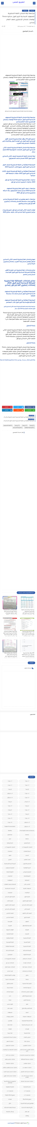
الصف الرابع (27, 917)
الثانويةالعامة (27, 876)
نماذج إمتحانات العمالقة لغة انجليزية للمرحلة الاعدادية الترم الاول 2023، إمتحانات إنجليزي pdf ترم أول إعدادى (19, 283)
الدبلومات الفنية (27, 888)
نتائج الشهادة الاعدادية (27, 1107)
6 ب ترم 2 (10, 822)
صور (27, 1004)
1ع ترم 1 (32, 10)
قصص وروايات (10, 1016)
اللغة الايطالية (9, 938)
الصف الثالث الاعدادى (27, 905)
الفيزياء (10, 925)
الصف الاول (27, 896)
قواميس (10, 1020)
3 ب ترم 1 (10, 806)
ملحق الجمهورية (10, 1087)
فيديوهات (10, 1012)
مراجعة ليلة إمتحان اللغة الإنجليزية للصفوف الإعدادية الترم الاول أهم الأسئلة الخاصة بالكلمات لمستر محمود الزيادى (27, 613)
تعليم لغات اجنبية (10, 979)
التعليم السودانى (27, 872)
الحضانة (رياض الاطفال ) (10, 884)
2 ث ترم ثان (27, 801)
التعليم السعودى (10, 868)
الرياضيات (27, 892)
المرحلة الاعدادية (17, 427)
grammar (10, 834)
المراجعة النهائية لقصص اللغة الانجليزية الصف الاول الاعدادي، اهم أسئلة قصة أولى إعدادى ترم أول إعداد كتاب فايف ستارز (10, 635)
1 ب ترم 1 (27, 781)
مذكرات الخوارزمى (27, 1045)
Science (27, 834)
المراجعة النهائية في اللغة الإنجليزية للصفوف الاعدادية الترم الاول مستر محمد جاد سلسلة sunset (20, 294)
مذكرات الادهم (10, 1041)
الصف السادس (10, 917)
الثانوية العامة (10, 872)
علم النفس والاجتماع (27, 1008)
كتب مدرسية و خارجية (27, 1025)
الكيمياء (27, 934)
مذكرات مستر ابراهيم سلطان (10, 1067)
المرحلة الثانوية (27, 954)
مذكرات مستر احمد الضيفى (27, 1071)
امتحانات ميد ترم (10, 963)
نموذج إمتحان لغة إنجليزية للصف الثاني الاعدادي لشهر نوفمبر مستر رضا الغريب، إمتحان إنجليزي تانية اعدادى (19, 262)
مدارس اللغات (27, 1037)
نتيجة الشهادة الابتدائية (10, 1107)
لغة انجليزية (27, 1033)
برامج (27, 975)
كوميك (10, 1029)
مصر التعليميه (27, 1087)
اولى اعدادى (10, 971)
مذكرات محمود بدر (27, 1067)
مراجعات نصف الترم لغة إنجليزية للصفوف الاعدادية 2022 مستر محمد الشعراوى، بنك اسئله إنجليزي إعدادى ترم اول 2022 (19, 191)
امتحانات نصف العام (10, 967)
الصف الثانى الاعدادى (10, 909)
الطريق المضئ (19, 2)
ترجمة (27, 979)
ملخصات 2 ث (10, 1091)
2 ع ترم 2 (27, 806)
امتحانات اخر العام (27, 958)
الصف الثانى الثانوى (27, 913)
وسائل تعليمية (10, 1111)
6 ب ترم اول (27, 826)
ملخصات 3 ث (27, 1095)
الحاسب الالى (27, 884)
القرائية (27, 930)
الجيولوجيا (10, 880)
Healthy (10, 830)
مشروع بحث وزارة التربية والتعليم (10, 1082)
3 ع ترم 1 (16, 425)
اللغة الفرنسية (10, 942)
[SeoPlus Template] (28, 1123)
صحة (10, 1000)
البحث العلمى (27, 859)
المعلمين (10, 954)
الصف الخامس (10, 913)
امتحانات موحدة (27, 963)
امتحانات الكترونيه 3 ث (10, 958)
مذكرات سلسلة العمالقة (27, 1059)
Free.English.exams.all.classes (27, 830)
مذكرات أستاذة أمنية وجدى (10, 1037)
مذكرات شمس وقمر (10, 1059)
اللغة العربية (27, 942)
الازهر (10, 855)
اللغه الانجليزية (27, 946)
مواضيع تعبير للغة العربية (27, 1103)
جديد (10, 996)
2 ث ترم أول (10, 797)
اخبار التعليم (27, 843)
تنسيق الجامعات (27, 987)
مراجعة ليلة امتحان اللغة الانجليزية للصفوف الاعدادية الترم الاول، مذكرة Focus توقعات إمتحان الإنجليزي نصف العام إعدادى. (19, 120)
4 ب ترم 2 (27, 818)
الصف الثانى (27, 909)
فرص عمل (9, 1008)
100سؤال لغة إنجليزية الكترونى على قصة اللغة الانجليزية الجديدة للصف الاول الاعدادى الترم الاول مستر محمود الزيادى (27, 656)
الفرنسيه (10, 921)
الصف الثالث (10, 901)
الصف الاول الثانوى (27, 901)
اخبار (10, 839)
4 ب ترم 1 (10, 814)
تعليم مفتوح (10, 983)
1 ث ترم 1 (27, 785)
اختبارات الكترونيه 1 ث (10, 847)
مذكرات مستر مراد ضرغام (27, 1081)
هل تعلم (27, 1111)
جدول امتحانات (10, 992)
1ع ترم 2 (10, 789)
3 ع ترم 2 (10, 810)
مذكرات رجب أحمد (10, 1055)
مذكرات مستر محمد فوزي (10, 1076)
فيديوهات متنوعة (27, 1016)
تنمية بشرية (10, 987)
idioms (27, 839)
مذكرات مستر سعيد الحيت (10, 1071)
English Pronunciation (10, 826)
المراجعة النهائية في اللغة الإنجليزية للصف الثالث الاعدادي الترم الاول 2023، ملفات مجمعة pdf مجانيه (18, 173)
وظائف (27, 1115)
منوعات (10, 1099)
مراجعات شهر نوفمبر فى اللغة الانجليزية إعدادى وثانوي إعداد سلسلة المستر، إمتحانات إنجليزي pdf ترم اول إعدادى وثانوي (19, 201)
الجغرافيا (27, 880)
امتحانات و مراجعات (27, 971)
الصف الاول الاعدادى (10, 896)
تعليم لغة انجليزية (27, 983)
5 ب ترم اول (27, 822)
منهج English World (10, 1095)
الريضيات (10, 892)
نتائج (10, 1103)
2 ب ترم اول (10, 793)
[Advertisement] (18, 54)
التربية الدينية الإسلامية (10, 863)
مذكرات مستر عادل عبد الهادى (27, 1076)
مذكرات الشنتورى (10, 1045)
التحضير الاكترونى (27, 863)
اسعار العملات (27, 851)
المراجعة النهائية (29, 427)
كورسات (27, 1029)
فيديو (27, 1012)
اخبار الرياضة (10, 843)
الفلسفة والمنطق (27, 925)
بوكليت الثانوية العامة (10, 975)
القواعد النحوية (10, 930)
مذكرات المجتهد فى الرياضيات (10, 1049)
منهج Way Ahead (27, 1099)
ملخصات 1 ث (27, 1091)
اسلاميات (10, 851)
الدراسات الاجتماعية (10, 888)
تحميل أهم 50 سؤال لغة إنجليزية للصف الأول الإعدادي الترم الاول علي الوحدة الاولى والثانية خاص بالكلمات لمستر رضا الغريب (18, 141)
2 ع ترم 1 (25, 10)
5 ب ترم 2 (10, 818)
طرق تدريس (10, 1004)
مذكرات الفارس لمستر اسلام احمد (27, 1050)
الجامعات (10, 876)
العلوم (27, 921)
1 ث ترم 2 (10, 785)
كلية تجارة (10, 1025)
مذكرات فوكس (27, 1063)
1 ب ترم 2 (10, 781)
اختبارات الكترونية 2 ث (27, 847)
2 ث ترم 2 (27, 797)
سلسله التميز (27, 1000)
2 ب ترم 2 (27, 793)
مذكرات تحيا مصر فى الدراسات (27, 1055)
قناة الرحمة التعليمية (27, 1020)
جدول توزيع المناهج (27, 996)
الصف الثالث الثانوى (10, 905)
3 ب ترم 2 (27, 810)
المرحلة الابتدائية (27, 950)
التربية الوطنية (27, 868)
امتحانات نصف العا (27, 967)
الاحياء (27, 855)
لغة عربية (10, 1033)
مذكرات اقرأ (27, 1041)
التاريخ (9, 859)
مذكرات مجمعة (10, 1063)
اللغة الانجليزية (7, 425)
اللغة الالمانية (10, 934)
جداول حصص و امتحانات (27, 992)
